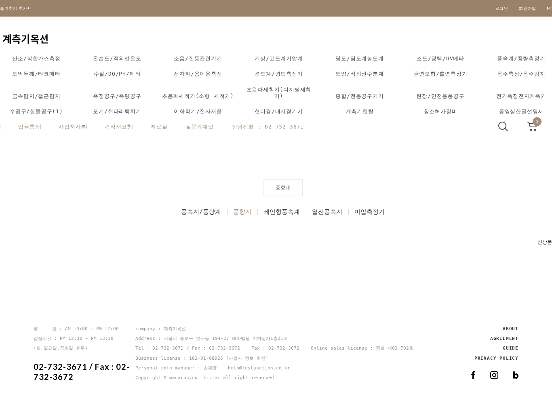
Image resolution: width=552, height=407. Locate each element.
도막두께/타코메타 (36, 74)
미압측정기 (369, 211)
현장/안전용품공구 (440, 96)
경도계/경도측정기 (279, 74)
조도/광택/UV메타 (440, 58)
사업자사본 (72, 127)
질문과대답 (200, 127)
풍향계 (242, 211)
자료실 (159, 127)
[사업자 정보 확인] (247, 358)
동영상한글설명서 (521, 111)
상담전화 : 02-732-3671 (268, 127)
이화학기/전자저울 (198, 111)
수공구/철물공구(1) (36, 111)
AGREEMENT (504, 338)
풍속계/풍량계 (201, 211)
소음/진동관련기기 (198, 58)
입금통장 (29, 127)
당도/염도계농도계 (359, 58)
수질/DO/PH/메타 (117, 74)
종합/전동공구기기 (359, 96)
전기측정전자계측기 (521, 96)
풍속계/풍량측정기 (521, 58)
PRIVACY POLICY (496, 358)
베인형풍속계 (281, 211)
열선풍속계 (327, 211)
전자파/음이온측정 (198, 74)
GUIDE (510, 348)
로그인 (501, 8)
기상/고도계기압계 (279, 58)
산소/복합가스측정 (36, 58)
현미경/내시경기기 (279, 111)
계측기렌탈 (360, 111)
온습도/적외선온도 (117, 58)
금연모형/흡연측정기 (441, 74)
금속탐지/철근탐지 (36, 96)
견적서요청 (119, 127)
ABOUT (510, 328)
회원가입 (527, 8)
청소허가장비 (440, 111)
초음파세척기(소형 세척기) (198, 96)
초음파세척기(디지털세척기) (279, 92)
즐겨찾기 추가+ (15, 8)
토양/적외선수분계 (359, 74)
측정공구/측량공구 (117, 96)
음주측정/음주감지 (521, 74)
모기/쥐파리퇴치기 (117, 111)
